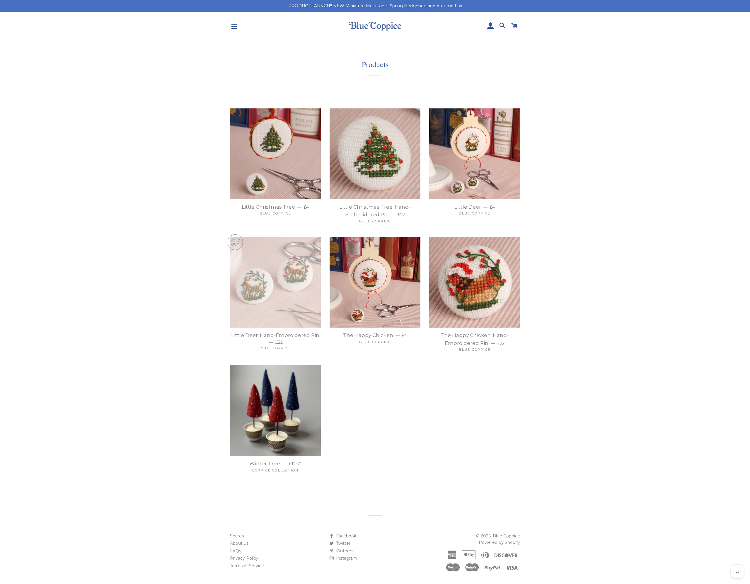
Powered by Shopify (499, 542)
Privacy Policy (244, 558)
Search (237, 536)
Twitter (342, 543)
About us (239, 543)
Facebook (345, 536)
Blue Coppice (506, 536)
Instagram (346, 558)
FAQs (235, 551)
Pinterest (345, 551)
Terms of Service (247, 565)
